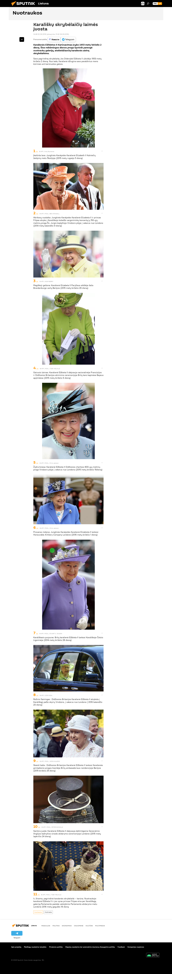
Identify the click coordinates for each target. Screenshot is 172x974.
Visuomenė (78, 926)
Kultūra (89, 926)
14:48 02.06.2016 (39, 34)
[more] (102, 151)
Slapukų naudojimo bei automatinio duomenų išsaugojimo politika (90, 947)
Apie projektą (16, 947)
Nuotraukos (38, 912)
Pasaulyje (45, 926)
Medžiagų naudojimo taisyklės (35, 947)
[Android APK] (153, 955)
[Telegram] (68, 39)
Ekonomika (67, 926)
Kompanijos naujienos (136, 947)
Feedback (121, 947)
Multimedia (48, 912)
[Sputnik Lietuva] (24, 6)
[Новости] (54, 39)
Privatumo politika (56, 947)
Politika (56, 926)
